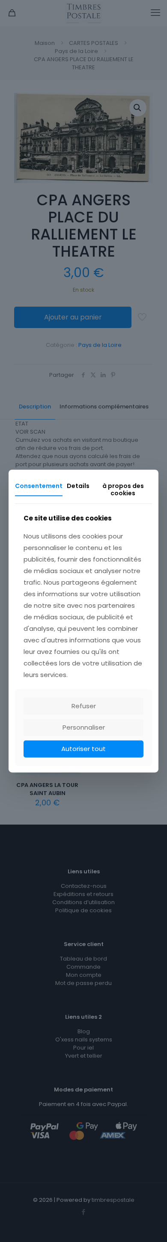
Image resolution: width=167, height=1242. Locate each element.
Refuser (84, 705)
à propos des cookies (123, 489)
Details (78, 486)
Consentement (39, 486)
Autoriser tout (83, 748)
